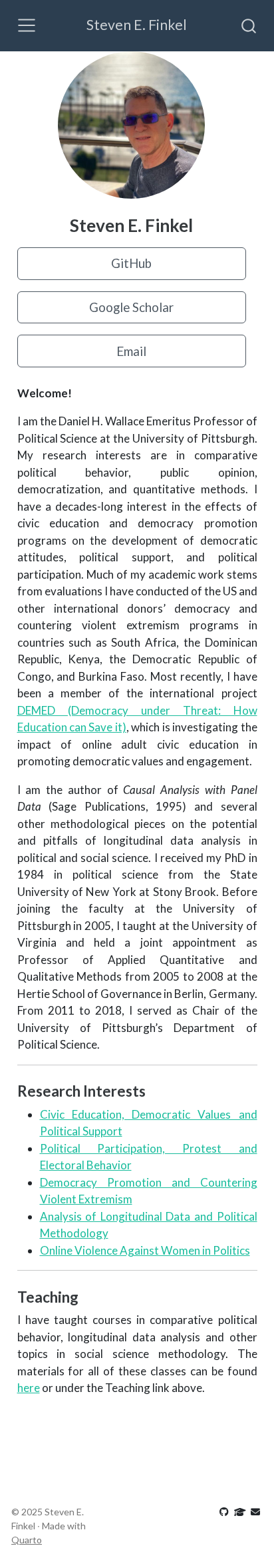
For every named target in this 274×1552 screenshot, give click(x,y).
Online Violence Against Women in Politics (145, 1250)
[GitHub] (225, 1511)
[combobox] (249, 25)
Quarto (26, 1539)
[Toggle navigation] (26, 25)
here (28, 1388)
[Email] (255, 1511)
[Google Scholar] (241, 1511)
